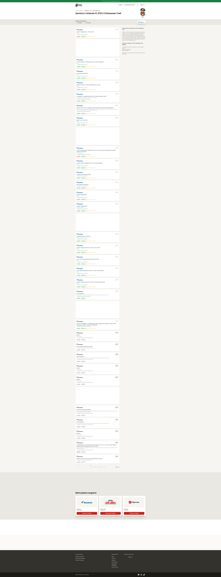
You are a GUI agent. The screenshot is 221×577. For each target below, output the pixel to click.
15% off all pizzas (80, 293)
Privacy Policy (115, 567)
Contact (113, 558)
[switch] (77, 22)
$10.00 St (78, 433)
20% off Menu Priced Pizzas (82, 184)
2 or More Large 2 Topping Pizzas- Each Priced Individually (89, 163)
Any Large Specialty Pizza (82, 73)
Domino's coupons (86, 513)
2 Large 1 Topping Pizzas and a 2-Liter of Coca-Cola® (88, 247)
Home (77, 10)
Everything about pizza (129, 5)
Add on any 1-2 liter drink (82, 120)
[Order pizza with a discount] (79, 4)
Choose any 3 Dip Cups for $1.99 (83, 174)
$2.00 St (78, 368)
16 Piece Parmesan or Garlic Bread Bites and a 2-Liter (88, 85)
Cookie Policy (115, 562)
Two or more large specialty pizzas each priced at (87, 259)
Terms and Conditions (114, 564)
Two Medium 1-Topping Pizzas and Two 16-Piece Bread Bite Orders (91, 96)
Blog (113, 556)
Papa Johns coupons (110, 513)
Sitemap (113, 560)
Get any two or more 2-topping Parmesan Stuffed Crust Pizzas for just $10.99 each (95, 107)
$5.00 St (78, 379)
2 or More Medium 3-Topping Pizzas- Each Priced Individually (90, 62)
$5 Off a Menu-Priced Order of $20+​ (84, 346)
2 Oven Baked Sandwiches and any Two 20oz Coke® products (90, 270)
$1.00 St (78, 335)
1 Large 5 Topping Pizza (81, 194)
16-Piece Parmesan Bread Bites (83, 409)
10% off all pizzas (80, 422)
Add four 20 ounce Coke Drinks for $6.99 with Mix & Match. (89, 458)
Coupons (120, 5)
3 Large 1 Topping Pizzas (81, 206)
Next (117, 467)
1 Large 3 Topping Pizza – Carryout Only (85, 32)
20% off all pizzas (80, 356)
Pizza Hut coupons (134, 513)
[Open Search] (138, 5)
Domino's (81, 10)
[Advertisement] (97, 48)
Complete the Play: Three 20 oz (83, 236)
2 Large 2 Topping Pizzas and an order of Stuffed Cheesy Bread (90, 282)
